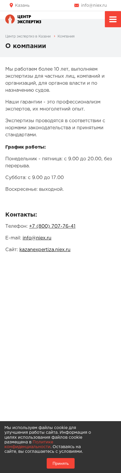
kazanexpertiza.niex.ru (44, 250)
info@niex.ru (94, 5)
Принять (61, 463)
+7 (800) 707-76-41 (52, 226)
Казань (22, 5)
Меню (113, 19)
